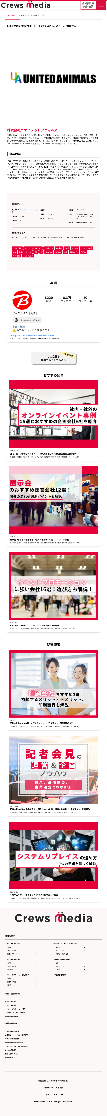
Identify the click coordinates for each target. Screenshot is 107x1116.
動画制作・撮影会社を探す (62, 959)
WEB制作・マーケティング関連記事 (16, 1035)
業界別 (9, 947)
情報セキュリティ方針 (53, 1087)
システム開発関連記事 (12, 1031)
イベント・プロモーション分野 (15, 1009)
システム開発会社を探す (12, 944)
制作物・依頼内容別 (62, 954)
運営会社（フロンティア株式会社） (53, 1080)
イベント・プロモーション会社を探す (17, 975)
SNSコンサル (74, 252)
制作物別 (10, 969)
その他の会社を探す (60, 975)
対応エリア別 (11, 951)
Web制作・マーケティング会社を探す (65, 944)
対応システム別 (12, 954)
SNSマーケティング (25, 252)
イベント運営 (17, 248)
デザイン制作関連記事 (12, 1039)
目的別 (9, 985)
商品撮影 (59, 248)
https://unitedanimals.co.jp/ (28, 211)
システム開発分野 (10, 1001)
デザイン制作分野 (10, 1005)
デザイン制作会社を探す (12, 959)
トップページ (12, 15)
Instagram (48, 252)
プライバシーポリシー (53, 1094)
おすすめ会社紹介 (10, 1050)
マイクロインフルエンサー (33, 248)
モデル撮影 (16, 256)
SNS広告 (75, 248)
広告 (14, 252)
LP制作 (67, 248)
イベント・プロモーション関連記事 (16, 1046)
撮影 (36, 252)
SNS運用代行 (49, 248)
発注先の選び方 (10, 1057)
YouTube (58, 252)
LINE (65, 252)
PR (41, 252)
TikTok (83, 252)
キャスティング (28, 256)
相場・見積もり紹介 (11, 1054)
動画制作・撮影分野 (11, 1016)
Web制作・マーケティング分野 (15, 1013)
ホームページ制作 (86, 248)
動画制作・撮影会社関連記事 (14, 1042)
